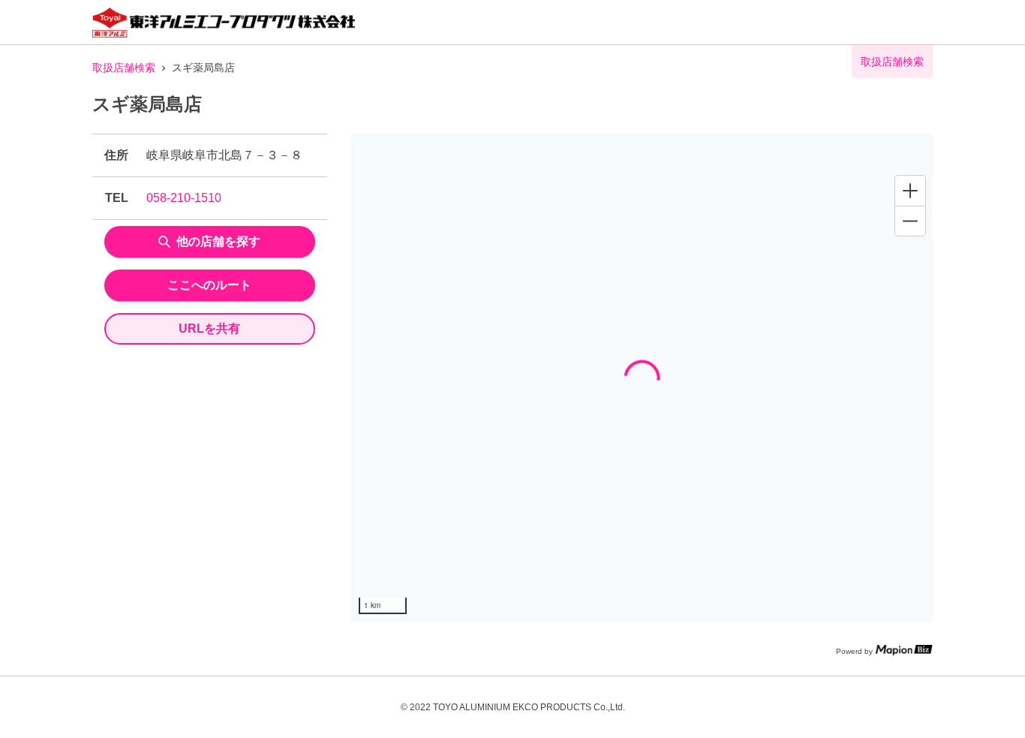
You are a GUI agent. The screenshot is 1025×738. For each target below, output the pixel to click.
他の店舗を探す (218, 241)
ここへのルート (209, 285)
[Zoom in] (910, 191)
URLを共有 (209, 328)
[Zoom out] (910, 221)
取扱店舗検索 (123, 68)
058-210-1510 (183, 197)
